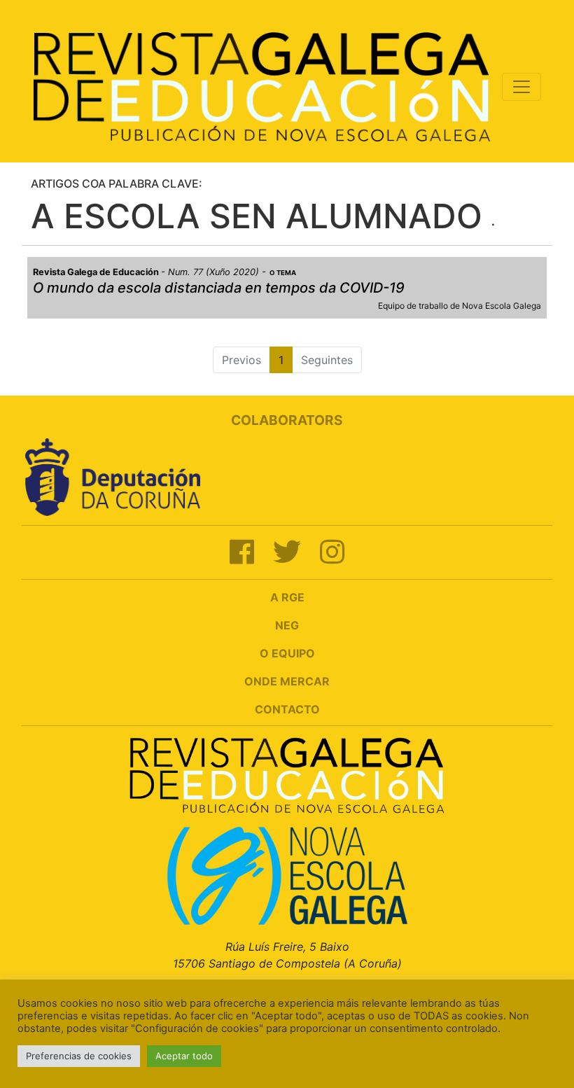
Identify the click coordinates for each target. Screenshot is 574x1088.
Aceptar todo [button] (184, 1055)
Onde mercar (287, 681)
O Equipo (287, 653)
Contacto (287, 709)
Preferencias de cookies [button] (79, 1055)
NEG (287, 625)
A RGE (287, 597)
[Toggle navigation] (521, 87)
